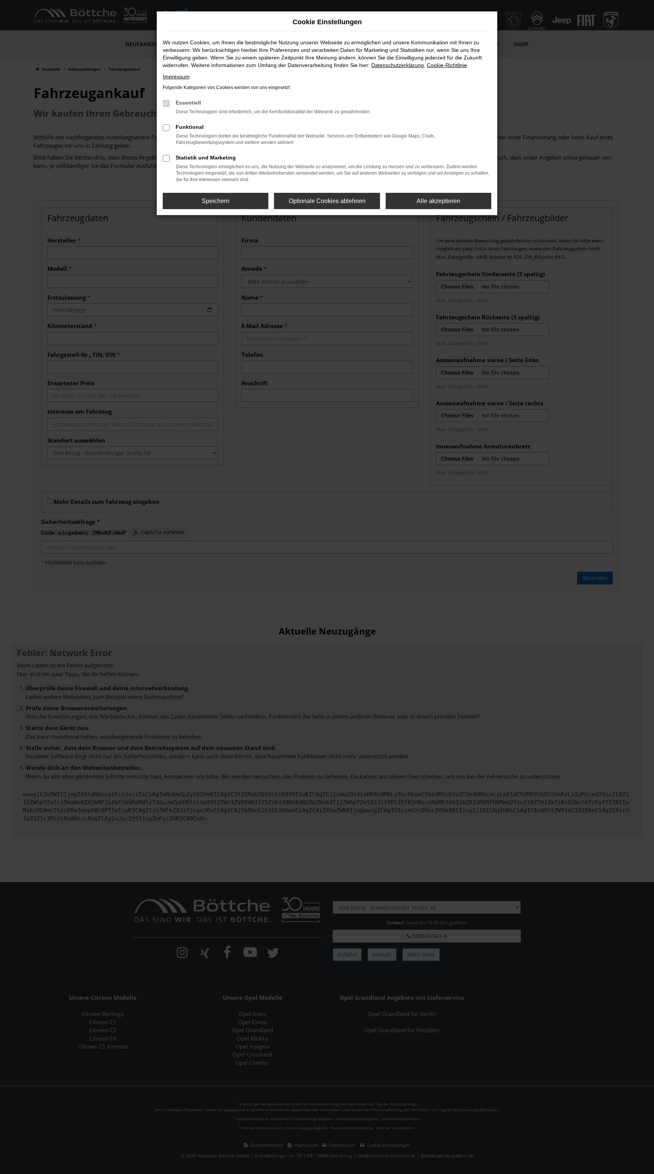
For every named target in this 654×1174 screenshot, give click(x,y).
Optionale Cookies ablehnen (327, 201)
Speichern (215, 201)
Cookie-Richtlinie (447, 65)
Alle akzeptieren (438, 201)
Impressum (176, 76)
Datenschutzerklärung (397, 65)
